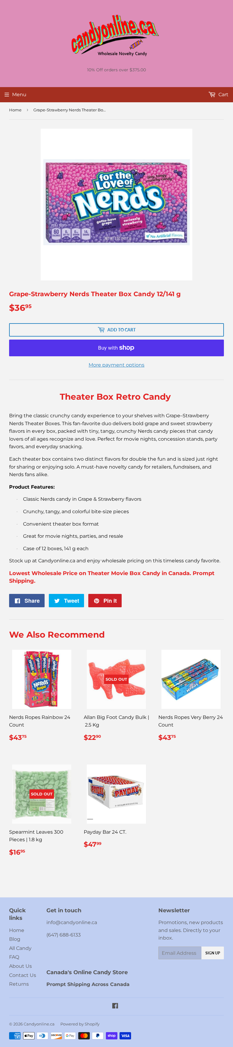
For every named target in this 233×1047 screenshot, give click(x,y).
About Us (20, 966)
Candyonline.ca (39, 1024)
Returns (19, 984)
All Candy (20, 948)
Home (15, 109)
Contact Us (22, 975)
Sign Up (212, 953)
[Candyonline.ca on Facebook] (115, 1006)
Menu (19, 94)
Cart (222, 94)
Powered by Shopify (80, 1024)
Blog (14, 939)
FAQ (14, 957)
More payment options (116, 365)
